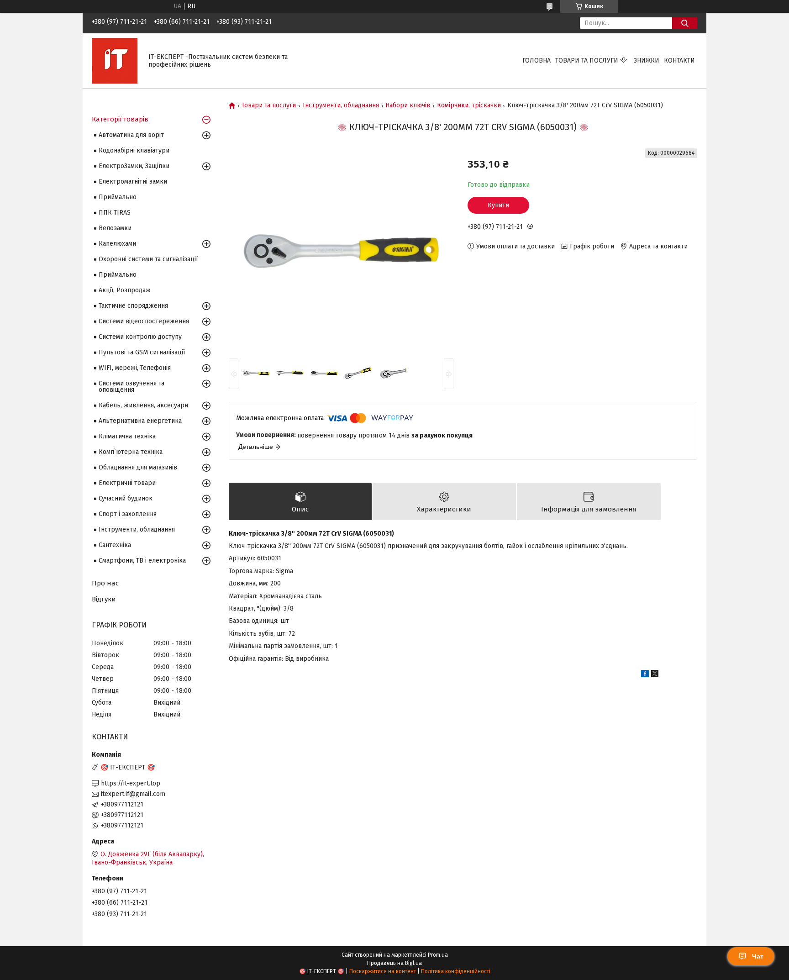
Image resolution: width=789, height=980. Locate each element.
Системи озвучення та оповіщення (131, 386)
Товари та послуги (586, 60)
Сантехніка (115, 545)
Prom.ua (438, 955)
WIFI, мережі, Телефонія (135, 368)
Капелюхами (117, 244)
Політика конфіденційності (455, 971)
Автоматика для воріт (131, 135)
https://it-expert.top (130, 783)
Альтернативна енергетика (140, 421)
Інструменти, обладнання (341, 105)
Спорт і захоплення (128, 514)
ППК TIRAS (115, 212)
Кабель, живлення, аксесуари (143, 405)
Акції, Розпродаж (125, 290)
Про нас (105, 583)
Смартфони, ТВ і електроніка (142, 560)
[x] (654, 675)
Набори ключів (407, 105)
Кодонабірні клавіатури (134, 150)
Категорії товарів (120, 119)
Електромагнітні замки (133, 181)
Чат (757, 956)
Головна (536, 60)
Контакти (679, 60)
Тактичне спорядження (133, 306)
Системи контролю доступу (140, 337)
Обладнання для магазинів (138, 467)
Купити (498, 205)
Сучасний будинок (126, 498)
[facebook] (645, 675)
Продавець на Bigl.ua (394, 963)
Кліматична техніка (127, 436)
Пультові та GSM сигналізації (142, 352)
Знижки (646, 60)
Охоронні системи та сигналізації (148, 259)
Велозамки (115, 228)
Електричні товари (127, 483)
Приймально (118, 197)
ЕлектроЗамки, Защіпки (134, 166)
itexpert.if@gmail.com (133, 794)
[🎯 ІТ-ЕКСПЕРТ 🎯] (114, 60)
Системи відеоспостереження (144, 321)
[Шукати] (684, 23)
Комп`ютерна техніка (131, 452)
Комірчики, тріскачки (469, 105)
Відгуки (104, 599)
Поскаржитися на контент (382, 971)
